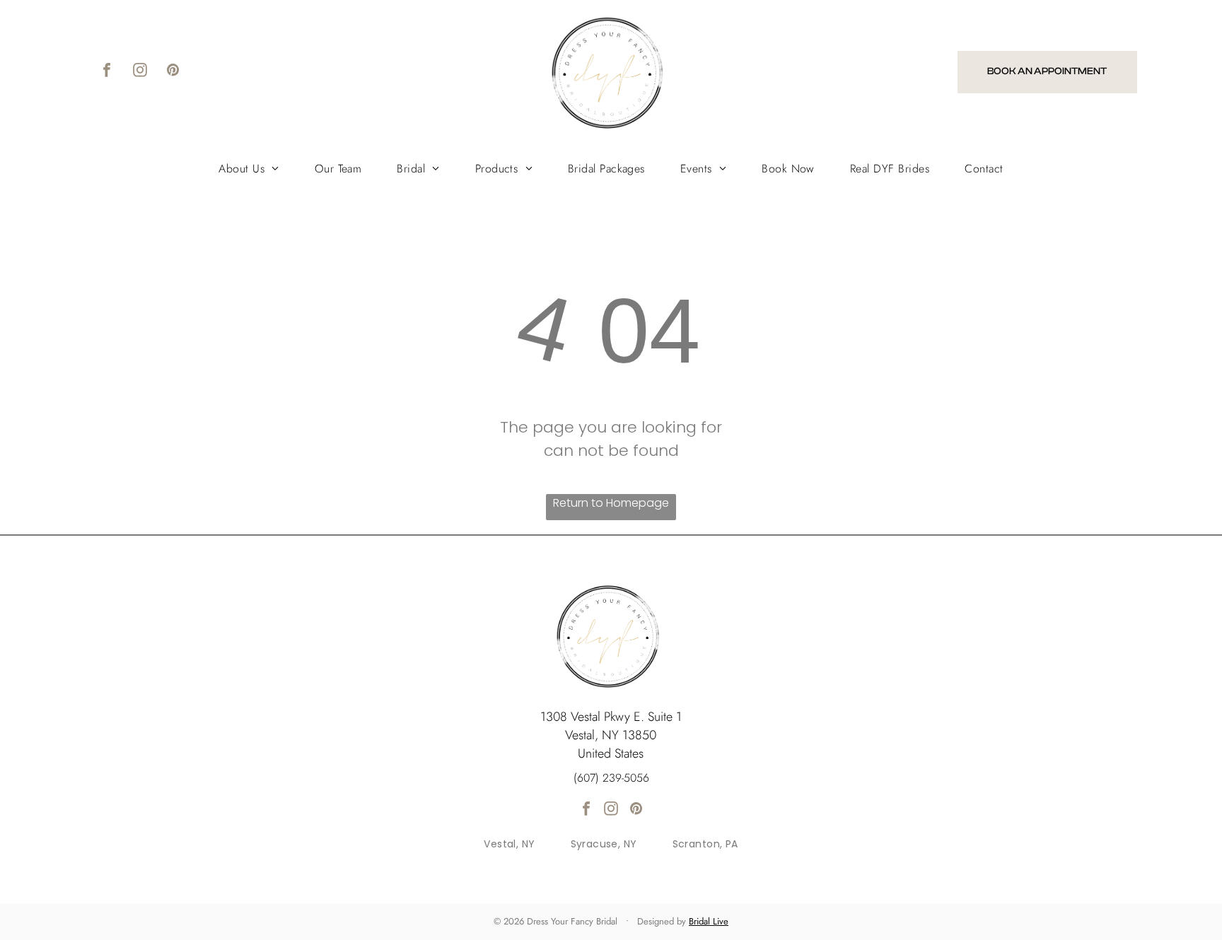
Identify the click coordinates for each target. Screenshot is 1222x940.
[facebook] (106, 71)
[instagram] (140, 71)
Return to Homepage (611, 503)
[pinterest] (173, 71)
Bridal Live (708, 921)
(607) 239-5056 (611, 778)
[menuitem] (248, 168)
